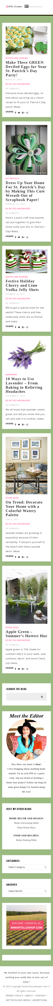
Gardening (11, 374)
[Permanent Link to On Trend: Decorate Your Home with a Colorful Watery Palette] (26, 493)
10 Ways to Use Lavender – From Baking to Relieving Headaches (24, 385)
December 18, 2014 (15, 294)
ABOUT (29, 995)
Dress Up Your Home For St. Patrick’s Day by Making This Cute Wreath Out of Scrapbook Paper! (25, 191)
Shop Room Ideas (26, 827)
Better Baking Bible (26, 840)
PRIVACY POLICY (14, 995)
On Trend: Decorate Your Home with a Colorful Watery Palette (24, 508)
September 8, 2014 (15, 396)
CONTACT (40, 995)
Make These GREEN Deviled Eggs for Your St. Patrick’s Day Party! (26, 68)
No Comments (13, 88)
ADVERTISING (40, 1000)
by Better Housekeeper (18, 84)
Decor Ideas (12, 498)
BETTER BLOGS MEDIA (18, 1000)
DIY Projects (13, 178)
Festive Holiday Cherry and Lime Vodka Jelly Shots (22, 285)
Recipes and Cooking (17, 58)
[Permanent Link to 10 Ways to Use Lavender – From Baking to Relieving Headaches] (26, 370)
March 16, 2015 (14, 79)
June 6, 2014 (12, 519)
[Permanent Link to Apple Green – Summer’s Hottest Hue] (26, 622)
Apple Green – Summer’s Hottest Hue (26, 634)
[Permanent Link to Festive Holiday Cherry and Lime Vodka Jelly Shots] (26, 272)
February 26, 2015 (15, 204)
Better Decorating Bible (26, 823)
